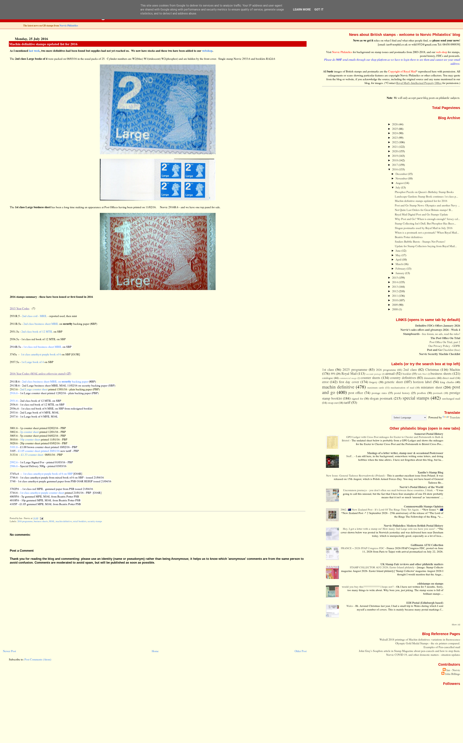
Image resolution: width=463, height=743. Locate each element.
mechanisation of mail (402, 387)
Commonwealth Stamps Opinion (423, 506)
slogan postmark (381, 398)
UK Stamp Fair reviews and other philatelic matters (412, 564)
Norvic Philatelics (69, 25)
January (400, 273)
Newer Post (9, 651)
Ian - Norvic (453, 670)
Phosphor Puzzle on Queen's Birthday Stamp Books (424, 192)
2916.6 (14, 393)
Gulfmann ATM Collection (427, 545)
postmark (438, 393)
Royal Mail (349, 373)
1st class (328, 369)
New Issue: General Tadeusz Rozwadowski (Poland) (355, 475)
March (400, 264)
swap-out (333, 402)
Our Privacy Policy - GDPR (444, 346)
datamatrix (430, 378)
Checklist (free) (443, 350)
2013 (395, 286)
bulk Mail (422, 373)
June (399, 250)
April (399, 259)
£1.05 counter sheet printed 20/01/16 (39, 451)
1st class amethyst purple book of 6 (41, 354)
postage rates (379, 393)
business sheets (41, 521)
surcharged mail (451, 398)
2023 (395, 137)
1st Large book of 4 (32, 362)
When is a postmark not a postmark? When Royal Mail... (427, 232)
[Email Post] (41, 518)
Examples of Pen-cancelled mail (442, 647)
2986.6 (14, 466)
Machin (455, 369)
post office (355, 392)
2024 (395, 133)
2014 (395, 282)
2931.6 (14, 400)
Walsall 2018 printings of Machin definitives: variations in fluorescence (419, 639)
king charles (447, 382)
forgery (373, 382)
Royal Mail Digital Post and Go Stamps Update (421, 214)
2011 (395, 295)
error (325, 381)
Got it (319, 9)
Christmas (432, 369)
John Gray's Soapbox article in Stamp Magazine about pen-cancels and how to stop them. (409, 651)
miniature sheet (431, 387)
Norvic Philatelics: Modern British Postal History (413, 525)
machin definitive (64, 521)
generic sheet (394, 381)
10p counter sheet (30, 439)
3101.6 (14, 447)
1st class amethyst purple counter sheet (42, 492)
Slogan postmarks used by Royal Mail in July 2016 (424, 228)
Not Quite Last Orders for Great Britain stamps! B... (424, 210)
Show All (456, 624)
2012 (395, 291)
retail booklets (79, 521)
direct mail (448, 378)
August (400, 183)
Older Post (301, 651)
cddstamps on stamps (430, 583)
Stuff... (350, 456)
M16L (52, 521)
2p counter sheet (29, 432)
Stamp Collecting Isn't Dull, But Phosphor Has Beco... (425, 223)
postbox (421, 393)
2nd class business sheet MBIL (41, 324)
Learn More (302, 9)
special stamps (416, 398)
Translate (455, 417)
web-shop (441, 52)
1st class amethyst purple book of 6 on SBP (48, 473)
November (402, 178)
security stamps (95, 521)
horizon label (422, 381)
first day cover (349, 381)
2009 (395, 305)
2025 (395, 129)
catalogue (327, 378)
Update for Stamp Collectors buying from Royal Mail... (426, 246)
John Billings (452, 674)
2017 (395, 165)
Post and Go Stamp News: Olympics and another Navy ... (427, 205)
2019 (395, 156)
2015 (395, 277)
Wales (350, 606)
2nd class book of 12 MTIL (37, 331)
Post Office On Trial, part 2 (445, 342)
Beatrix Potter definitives (409, 237)
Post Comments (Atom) (37, 659)
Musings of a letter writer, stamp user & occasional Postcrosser (405, 453)
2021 (395, 146)
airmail (390, 373)
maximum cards (375, 387)
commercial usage (348, 378)
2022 (395, 142)
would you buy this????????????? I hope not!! (368, 586)
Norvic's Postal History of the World (421, 487)
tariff (347, 402)
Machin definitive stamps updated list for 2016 (43, 43)
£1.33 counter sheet (32, 454)
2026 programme (386, 370)
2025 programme (355, 369)
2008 (395, 309)
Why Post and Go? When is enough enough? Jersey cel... (427, 219)
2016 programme (25, 521)
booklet (407, 373)
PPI (333, 373)
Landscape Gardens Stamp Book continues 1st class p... (426, 196)
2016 (395, 169)
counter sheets (370, 377)
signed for (357, 398)
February (401, 268)
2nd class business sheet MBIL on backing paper (55, 381)
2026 (395, 124)
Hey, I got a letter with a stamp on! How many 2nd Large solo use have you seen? (389, 528)
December (402, 174)
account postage (373, 373)
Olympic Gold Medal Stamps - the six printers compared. (427, 643)
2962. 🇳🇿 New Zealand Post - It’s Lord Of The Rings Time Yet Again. (380, 509)
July (398, 187)
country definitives (403, 377)
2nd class (410, 369)
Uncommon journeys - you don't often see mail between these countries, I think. (388, 490)
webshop (207, 51)
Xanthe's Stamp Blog (430, 472)
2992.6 (14, 462)
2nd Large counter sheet (34, 389)
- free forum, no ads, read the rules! (431, 334)
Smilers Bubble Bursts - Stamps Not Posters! (420, 241)
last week (34, 51)
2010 (395, 300)
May (399, 255)
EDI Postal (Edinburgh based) (424, 603)
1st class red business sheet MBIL (42, 347)
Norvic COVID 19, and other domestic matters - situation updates (423, 654)
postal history (402, 393)
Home (155, 651)
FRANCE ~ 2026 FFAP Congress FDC (363, 548)
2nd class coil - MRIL (34, 316)
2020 (395, 151)
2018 (395, 160)
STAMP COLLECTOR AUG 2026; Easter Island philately (382, 567)
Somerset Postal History (428, 434)
